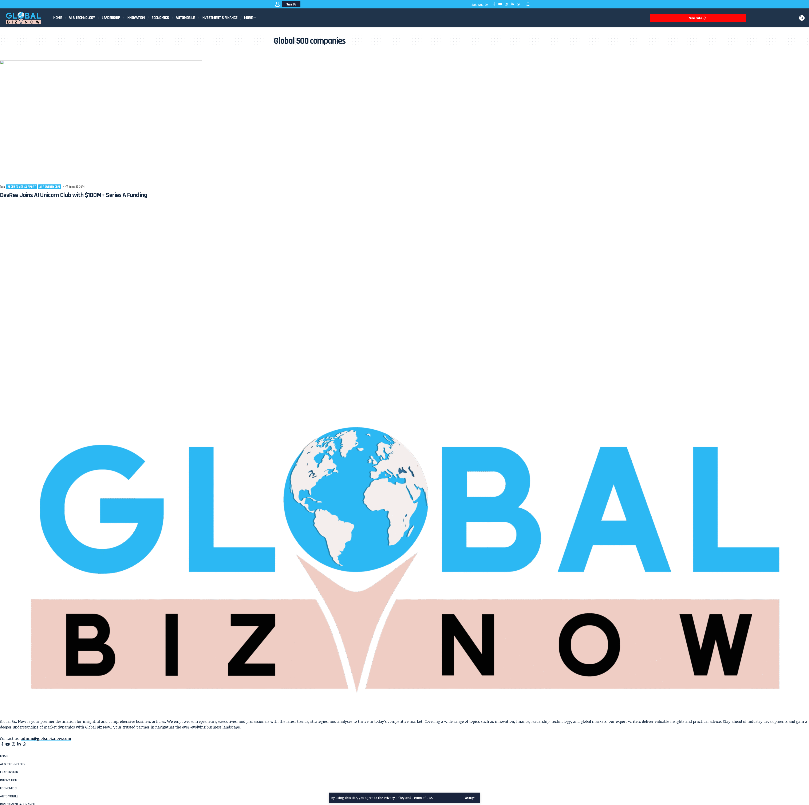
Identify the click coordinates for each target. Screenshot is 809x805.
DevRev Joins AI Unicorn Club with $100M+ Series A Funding (73, 195)
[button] (470, 797)
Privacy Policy (394, 798)
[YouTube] (500, 4)
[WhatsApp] (518, 4)
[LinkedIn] (512, 4)
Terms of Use (422, 798)
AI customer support (22, 186)
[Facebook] (494, 4)
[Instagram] (506, 4)
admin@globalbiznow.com (46, 738)
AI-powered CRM (49, 186)
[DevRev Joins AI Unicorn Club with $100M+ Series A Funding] (101, 121)
